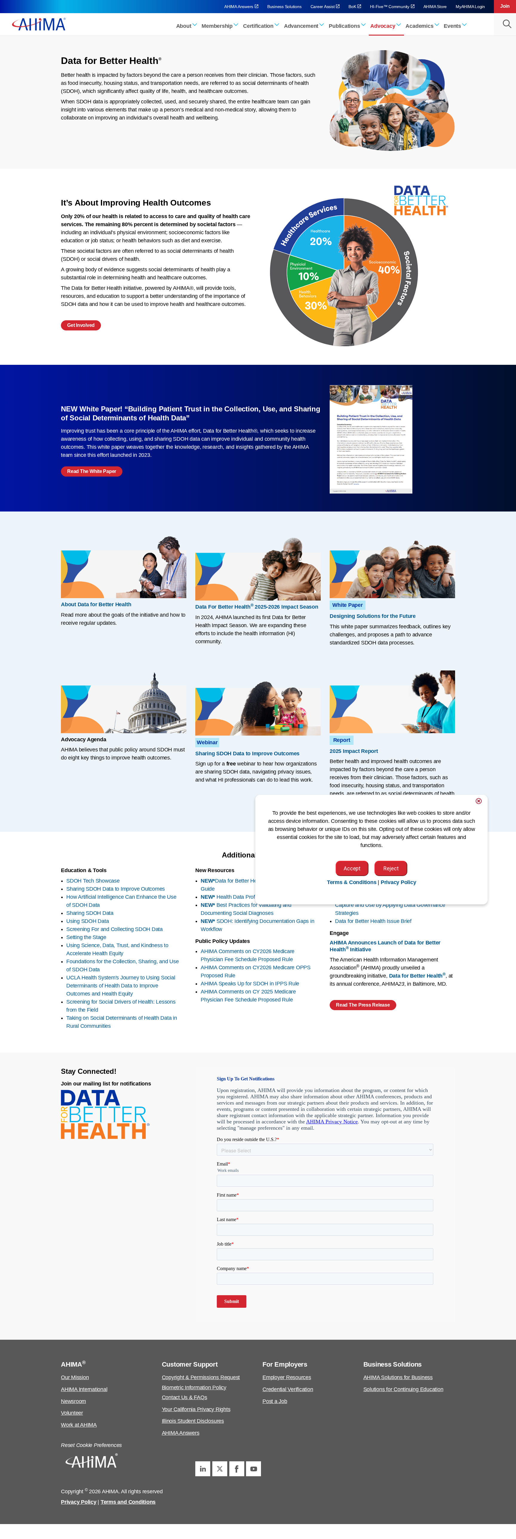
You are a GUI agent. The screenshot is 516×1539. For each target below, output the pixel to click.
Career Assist (323, 6)
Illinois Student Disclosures (193, 1421)
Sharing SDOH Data (89, 913)
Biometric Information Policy (194, 1388)
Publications (344, 26)
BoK (352, 6)
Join (505, 6)
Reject (390, 868)
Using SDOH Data (87, 921)
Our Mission (75, 1377)
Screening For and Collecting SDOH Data (114, 929)
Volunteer (72, 1413)
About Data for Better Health (96, 604)
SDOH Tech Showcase (93, 881)
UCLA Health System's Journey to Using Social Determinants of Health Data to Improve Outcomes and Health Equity (120, 986)
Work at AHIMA (79, 1425)
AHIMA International (84, 1389)
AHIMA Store (435, 6)
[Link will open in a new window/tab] (202, 1468)
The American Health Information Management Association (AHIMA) (39, 24)
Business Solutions (284, 6)
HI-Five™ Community (389, 6)
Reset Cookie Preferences (91, 1445)
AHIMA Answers (238, 6)
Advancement (301, 26)
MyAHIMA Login (470, 6)
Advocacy (382, 26)
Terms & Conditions (352, 882)
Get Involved (81, 325)
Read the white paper (91, 471)
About (183, 26)
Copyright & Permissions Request (201, 1377)
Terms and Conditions (128, 1502)
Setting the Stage (86, 937)
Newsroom (73, 1401)
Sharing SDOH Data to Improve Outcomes (115, 889)
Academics (419, 26)
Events (452, 26)
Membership (217, 26)
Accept (352, 868)
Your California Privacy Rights (196, 1409)
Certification (258, 26)
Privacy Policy (78, 1502)
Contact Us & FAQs (184, 1397)
